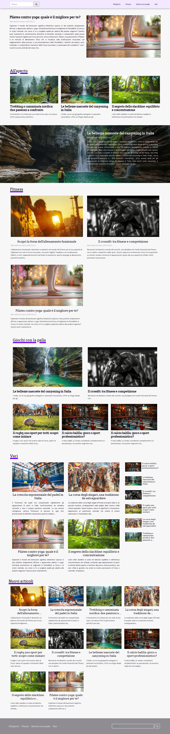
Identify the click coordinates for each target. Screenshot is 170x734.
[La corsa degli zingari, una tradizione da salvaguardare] (94, 477)
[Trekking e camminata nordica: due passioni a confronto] (34, 89)
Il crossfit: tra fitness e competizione (123, 241)
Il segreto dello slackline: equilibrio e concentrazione (93, 553)
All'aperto (117, 4)
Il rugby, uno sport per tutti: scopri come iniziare (149, 508)
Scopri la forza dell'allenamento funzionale (46, 241)
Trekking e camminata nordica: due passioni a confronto (31, 108)
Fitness (128, 4)
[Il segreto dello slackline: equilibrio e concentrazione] (136, 89)
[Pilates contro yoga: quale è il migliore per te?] (123, 36)
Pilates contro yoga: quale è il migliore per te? (45, 17)
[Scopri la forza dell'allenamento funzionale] (47, 216)
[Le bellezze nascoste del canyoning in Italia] (85, 89)
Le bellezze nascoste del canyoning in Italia (120, 133)
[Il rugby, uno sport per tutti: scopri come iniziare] (36, 416)
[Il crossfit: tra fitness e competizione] (123, 216)
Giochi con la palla (143, 4)
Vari (156, 4)
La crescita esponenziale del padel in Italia (38, 496)
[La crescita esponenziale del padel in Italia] (38, 477)
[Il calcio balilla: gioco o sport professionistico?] (85, 416)
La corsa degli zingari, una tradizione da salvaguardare (94, 496)
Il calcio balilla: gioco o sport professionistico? (81, 434)
